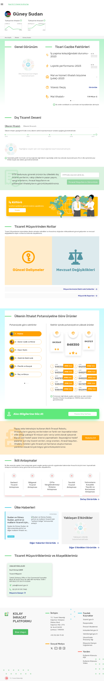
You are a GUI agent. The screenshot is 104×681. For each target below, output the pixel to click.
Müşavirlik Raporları (86, 296)
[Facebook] (64, 649)
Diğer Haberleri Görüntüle (43, 543)
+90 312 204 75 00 (57, 635)
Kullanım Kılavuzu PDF (90, 656)
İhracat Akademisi (90, 627)
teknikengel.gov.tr (90, 634)
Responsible (88, 623)
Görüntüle (93, 87)
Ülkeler (17, 37)
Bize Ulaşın (20, 632)
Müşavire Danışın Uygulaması (89, 644)
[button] (70, 100)
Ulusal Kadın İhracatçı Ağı (88, 638)
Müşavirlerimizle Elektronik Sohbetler (79, 289)
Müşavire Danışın (16, 593)
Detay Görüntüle (88, 499)
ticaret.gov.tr (88, 619)
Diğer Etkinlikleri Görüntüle (83, 547)
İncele (17, 210)
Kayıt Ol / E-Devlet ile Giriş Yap (18, 4)
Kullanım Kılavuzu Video (90, 662)
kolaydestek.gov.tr (90, 630)
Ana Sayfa (8, 37)
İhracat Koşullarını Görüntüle (83, 182)
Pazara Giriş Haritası (82, 414)
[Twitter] (52, 649)
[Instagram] (60, 649)
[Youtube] (56, 649)
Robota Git (90, 438)
